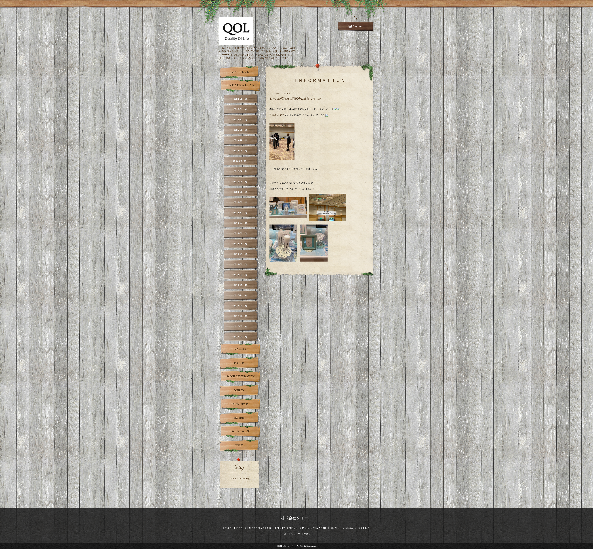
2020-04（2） (241, 181)
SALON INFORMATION (240, 376)
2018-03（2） (241, 264)
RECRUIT (239, 417)
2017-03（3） (241, 336)
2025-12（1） (241, 119)
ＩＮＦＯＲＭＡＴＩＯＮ (241, 85)
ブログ (239, 445)
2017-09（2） (241, 305)
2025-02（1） (241, 130)
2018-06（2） (241, 233)
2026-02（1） (241, 99)
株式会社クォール (296, 518)
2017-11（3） (241, 295)
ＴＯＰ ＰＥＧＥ (239, 71)
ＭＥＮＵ (239, 362)
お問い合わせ (240, 403)
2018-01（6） (241, 285)
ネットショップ (241, 431)
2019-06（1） (241, 202)
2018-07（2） (241, 223)
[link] (276, 115)
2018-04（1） (241, 254)
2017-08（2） (241, 316)
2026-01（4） (241, 109)
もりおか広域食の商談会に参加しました (295, 98)
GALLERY (240, 348)
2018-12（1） (241, 212)
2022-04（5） (241, 150)
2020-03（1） (241, 192)
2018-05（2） (241, 243)
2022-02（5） (241, 171)
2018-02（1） (241, 274)
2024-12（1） (241, 140)
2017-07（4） (241, 326)
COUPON (239, 390)
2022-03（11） (241, 161)
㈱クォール (290, 546)
